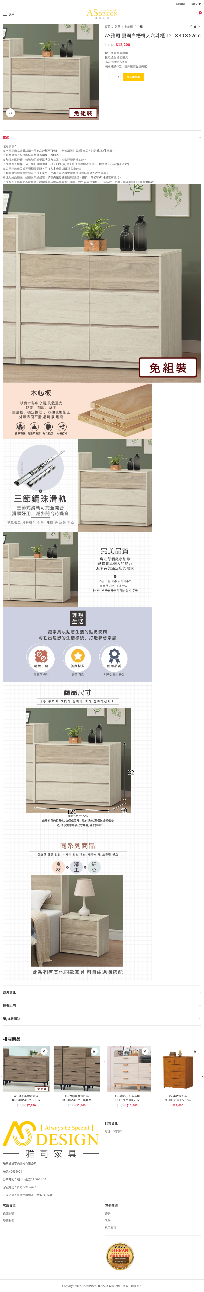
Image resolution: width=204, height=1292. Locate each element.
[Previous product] (191, 26)
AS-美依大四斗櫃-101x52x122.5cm (178, 1098)
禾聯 (108, 1220)
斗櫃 (140, 26)
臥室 (117, 26)
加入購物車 (133, 77)
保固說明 (8, 1213)
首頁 (108, 26)
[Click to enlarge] (10, 112)
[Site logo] (102, 14)
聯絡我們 (8, 1220)
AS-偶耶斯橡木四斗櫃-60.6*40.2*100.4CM (77, 1098)
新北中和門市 (113, 1131)
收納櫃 (129, 26)
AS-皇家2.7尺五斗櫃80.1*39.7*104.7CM (127, 1098)
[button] (44, 1051)
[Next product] (199, 26)
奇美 (108, 1213)
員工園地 (110, 1227)
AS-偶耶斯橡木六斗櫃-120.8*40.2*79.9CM (26, 1098)
